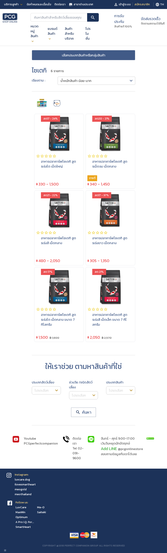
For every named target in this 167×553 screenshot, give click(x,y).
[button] (96, 81)
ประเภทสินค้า (114, 382)
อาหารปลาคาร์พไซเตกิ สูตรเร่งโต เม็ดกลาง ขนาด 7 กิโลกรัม (58, 319)
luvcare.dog (22, 479)
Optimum (21, 517)
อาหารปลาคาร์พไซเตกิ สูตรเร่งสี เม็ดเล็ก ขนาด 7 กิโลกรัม (109, 319)
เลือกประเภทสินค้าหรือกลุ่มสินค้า (83, 55)
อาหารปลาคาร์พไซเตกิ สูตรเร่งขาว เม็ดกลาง (109, 240)
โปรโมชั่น (88, 33)
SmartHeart (23, 527)
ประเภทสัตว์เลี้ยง (43, 382)
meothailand (23, 494)
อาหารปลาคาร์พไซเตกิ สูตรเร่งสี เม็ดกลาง (58, 240)
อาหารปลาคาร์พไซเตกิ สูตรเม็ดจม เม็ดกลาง (109, 164)
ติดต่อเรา (59, 4)
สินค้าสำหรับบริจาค (69, 33)
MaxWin (20, 512)
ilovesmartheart (25, 484)
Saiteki (41, 512)
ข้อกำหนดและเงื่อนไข (39, 4)
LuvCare (20, 507)
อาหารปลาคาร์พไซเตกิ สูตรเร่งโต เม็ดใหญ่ (58, 164)
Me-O (40, 507)
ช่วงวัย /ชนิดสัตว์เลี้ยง (80, 385)
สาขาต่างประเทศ (83, 4)
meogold (20, 489)
